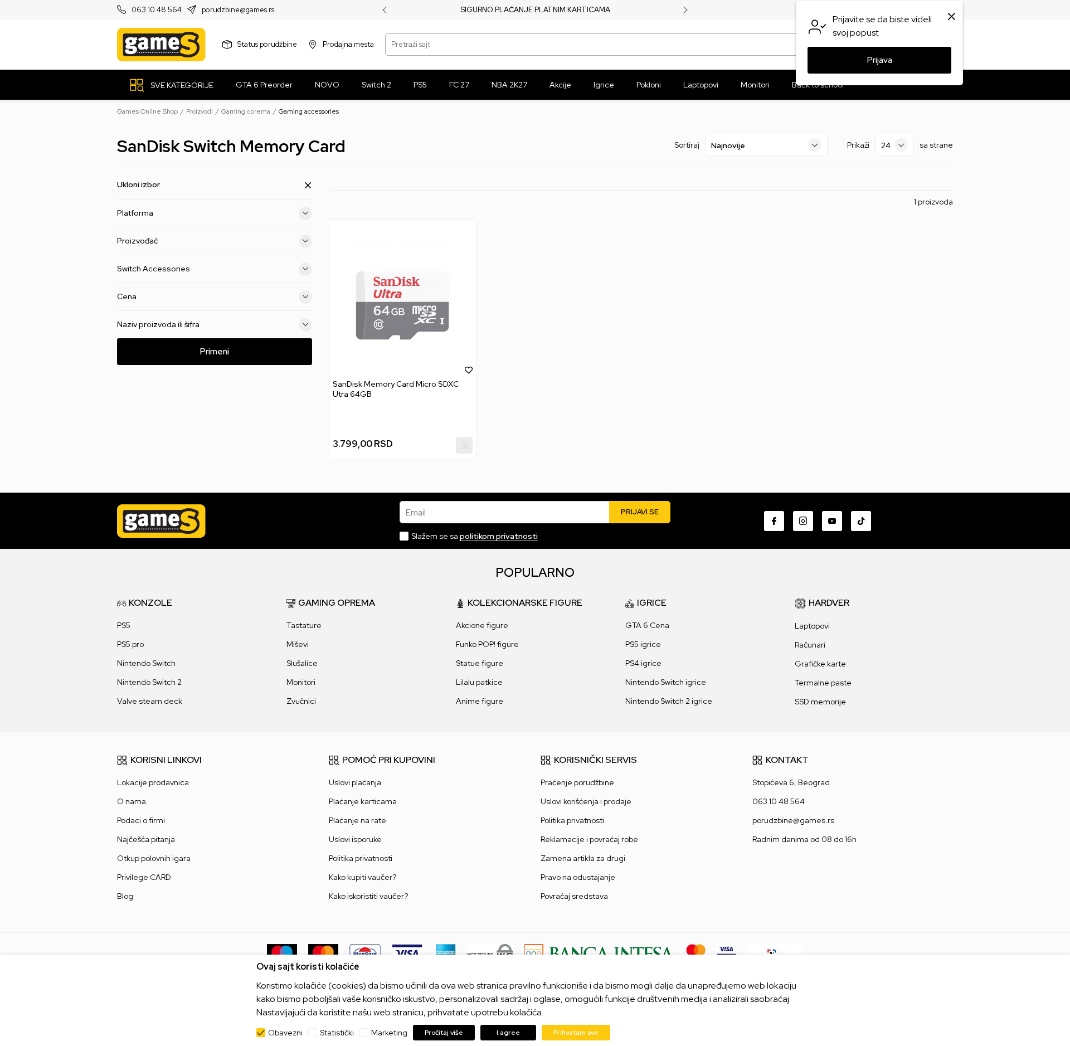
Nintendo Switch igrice (665, 682)
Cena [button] (127, 296)
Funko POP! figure (487, 644)
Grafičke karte (820, 664)
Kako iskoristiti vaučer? (368, 896)
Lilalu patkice (479, 682)
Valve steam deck (149, 701)
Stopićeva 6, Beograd (791, 782)
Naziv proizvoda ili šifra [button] (158, 324)
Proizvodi (199, 111)
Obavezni (285, 1033)
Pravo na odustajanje (578, 877)
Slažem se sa (474, 536)
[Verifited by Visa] (726, 953)
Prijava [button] (879, 60)
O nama (131, 801)
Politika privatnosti (360, 858)
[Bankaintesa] (599, 953)
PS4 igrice (643, 663)
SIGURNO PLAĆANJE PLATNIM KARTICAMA (535, 10)
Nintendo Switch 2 (149, 682)
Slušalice (302, 663)
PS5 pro (130, 644)
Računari (810, 645)
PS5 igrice (643, 644)
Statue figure (479, 663)
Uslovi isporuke (355, 839)
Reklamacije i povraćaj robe (589, 839)
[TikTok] (861, 521)
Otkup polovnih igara (154, 858)
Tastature (304, 625)
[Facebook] (774, 521)
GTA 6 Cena (647, 625)
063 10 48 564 (157, 10)
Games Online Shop (147, 111)
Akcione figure (482, 625)
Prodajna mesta (348, 44)
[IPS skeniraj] (775, 953)
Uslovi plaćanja (355, 782)
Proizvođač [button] (137, 241)
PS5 (123, 625)
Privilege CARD (144, 877)
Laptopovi (812, 626)
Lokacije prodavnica (153, 782)
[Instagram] (803, 521)
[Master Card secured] (696, 953)
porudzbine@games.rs (238, 10)
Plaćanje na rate (357, 820)
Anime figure (479, 701)
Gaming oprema (245, 111)
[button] (468, 369)
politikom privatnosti (499, 536)
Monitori (300, 682)
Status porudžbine (267, 44)
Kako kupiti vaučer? (362, 877)
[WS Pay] (490, 953)
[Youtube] (832, 521)
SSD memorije (820, 702)
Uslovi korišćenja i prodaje (586, 801)
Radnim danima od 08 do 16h (804, 839)
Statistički (337, 1033)
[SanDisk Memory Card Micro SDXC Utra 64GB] (402, 299)
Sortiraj (686, 145)
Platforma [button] (135, 213)
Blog (125, 896)
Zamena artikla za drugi (583, 858)
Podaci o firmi (141, 820)
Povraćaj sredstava (574, 896)
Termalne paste (823, 683)
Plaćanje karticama (363, 801)
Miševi (297, 644)
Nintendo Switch (146, 663)
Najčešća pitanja (146, 839)
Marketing (389, 1033)
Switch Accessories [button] (153, 269)
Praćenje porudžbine (577, 782)
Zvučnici (301, 701)
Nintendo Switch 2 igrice (668, 701)
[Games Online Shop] (161, 44)
